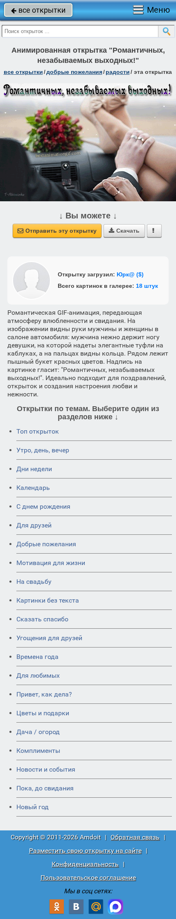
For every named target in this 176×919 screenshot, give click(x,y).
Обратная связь (135, 837)
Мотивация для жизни (50, 563)
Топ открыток (37, 431)
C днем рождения (43, 506)
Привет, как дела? (44, 694)
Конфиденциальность (85, 864)
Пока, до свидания (45, 788)
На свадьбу (34, 581)
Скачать (124, 230)
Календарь (33, 488)
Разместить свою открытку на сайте (85, 850)
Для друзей (34, 525)
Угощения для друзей (49, 638)
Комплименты (38, 750)
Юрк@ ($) (130, 274)
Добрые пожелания (46, 544)
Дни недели (34, 469)
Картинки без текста (47, 600)
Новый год (32, 807)
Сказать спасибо (42, 619)
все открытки (38, 10)
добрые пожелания (74, 72)
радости (118, 72)
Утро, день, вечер (42, 450)
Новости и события (45, 769)
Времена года (37, 657)
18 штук (147, 286)
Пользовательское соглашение (88, 877)
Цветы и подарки (42, 713)
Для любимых (38, 675)
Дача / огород (38, 732)
